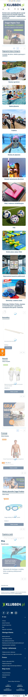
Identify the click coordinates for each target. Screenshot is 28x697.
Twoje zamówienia (6, 672)
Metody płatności (6, 636)
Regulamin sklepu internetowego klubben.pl (11, 665)
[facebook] (3, 613)
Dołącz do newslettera (8, 589)
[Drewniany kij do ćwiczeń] (14, 331)
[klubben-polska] (14, 604)
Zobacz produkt (14, 391)
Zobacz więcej (5, 494)
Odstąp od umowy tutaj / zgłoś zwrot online (12, 654)
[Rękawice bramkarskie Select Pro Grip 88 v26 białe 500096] (14, 374)
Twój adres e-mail (4, 585)
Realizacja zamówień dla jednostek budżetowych (13, 643)
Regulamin (12, 592)
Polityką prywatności (18, 593)
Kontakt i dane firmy (6, 625)
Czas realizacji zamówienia (8, 640)
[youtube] (12, 612)
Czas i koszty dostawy (7, 638)
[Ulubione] (18, 9)
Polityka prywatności (6, 663)
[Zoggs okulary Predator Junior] (14, 507)
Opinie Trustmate (6, 623)
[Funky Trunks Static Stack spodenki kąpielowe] (13, 449)
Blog (3, 627)
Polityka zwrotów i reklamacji (8, 652)
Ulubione (4, 677)
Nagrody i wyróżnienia (7, 629)
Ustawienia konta (6, 675)
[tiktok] (7, 613)
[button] (3, 9)
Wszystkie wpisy (5, 544)
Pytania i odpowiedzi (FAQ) (8, 661)
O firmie (4, 620)
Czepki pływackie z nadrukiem (8, 645)
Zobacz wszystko (6, 361)
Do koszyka (8, 347)
